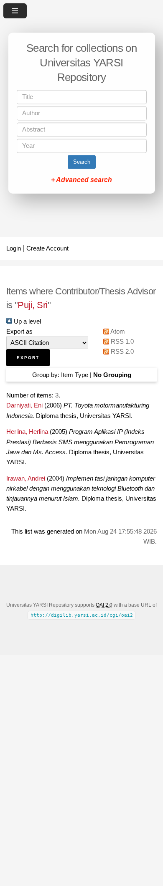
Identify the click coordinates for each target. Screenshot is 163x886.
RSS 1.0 (121, 341)
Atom (117, 331)
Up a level (26, 321)
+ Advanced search (81, 180)
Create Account (47, 248)
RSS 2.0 (121, 351)
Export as (19, 331)
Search (81, 162)
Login (13, 248)
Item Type (74, 375)
